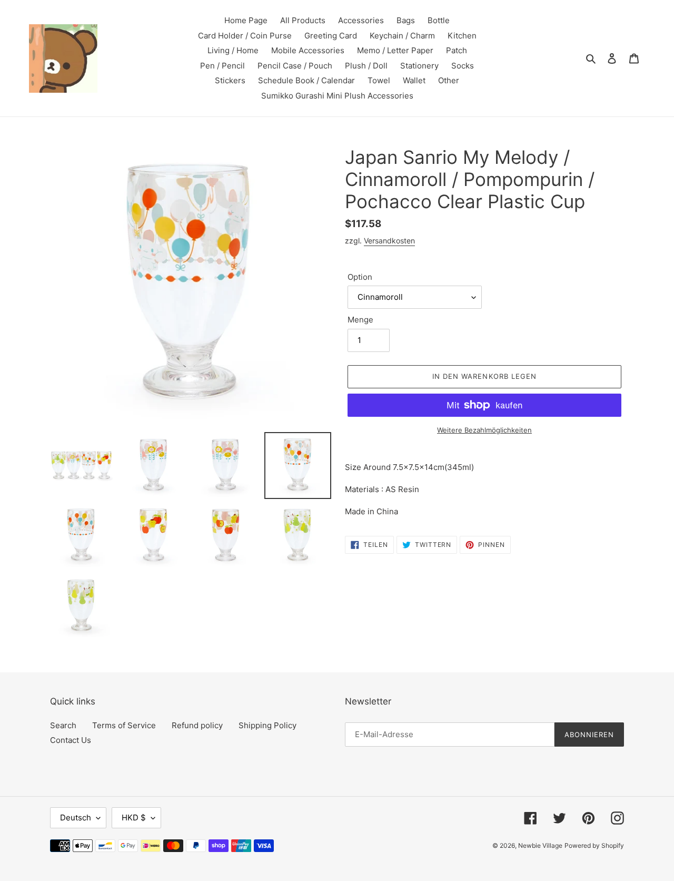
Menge (360, 320)
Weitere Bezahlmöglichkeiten (484, 430)
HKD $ (134, 818)
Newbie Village (540, 845)
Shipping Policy (267, 725)
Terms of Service (124, 725)
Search (63, 725)
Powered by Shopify (594, 845)
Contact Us (70, 740)
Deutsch (75, 818)
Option (360, 277)
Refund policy (197, 725)
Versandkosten (389, 240)
